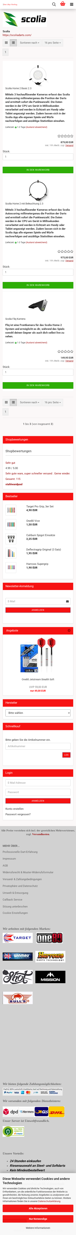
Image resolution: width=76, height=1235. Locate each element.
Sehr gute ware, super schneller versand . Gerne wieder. (37, 473)
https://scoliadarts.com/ (17, 35)
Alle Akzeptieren (38, 1208)
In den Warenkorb (38, 170)
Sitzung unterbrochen (15, 906)
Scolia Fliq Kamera (15, 318)
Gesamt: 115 (12, 479)
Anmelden (38, 610)
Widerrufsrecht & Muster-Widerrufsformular (28, 872)
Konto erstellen (14, 808)
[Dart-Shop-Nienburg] (9, 4)
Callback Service (12, 899)
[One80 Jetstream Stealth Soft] (38, 655)
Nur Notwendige (38, 1218)
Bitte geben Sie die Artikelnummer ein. (28, 739)
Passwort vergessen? (18, 814)
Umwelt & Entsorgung (15, 893)
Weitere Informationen (38, 1227)
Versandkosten (40, 834)
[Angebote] (69, 631)
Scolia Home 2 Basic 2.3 (18, 88)
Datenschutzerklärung (49, 1201)
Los (66, 755)
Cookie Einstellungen (15, 913)
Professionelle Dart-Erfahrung (20, 852)
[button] (6, 42)
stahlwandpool (13, 484)
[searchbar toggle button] (53, 4)
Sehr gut (10, 462)
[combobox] (30, 42)
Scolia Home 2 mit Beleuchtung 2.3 (24, 203)
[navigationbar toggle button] (71, 4)
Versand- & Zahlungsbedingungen (22, 879)
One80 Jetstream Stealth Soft (38, 679)
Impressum (9, 858)
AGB (5, 865)
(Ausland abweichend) (36, 127)
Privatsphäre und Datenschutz (20, 886)
